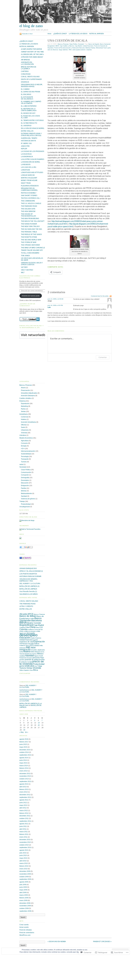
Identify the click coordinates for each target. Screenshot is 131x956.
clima (37, 627)
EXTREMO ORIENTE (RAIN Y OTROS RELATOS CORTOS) (31, 134)
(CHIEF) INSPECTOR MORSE (31, 49)
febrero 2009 (23, 898)
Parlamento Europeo (25, 658)
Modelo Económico (26, 438)
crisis (21, 631)
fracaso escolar (28, 644)
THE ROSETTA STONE (29, 237)
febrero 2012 (23, 813)
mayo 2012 (23, 805)
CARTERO (25, 71)
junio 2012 (23, 802)
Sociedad (81, 44)
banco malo (29, 619)
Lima (21, 652)
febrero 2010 (23, 866)
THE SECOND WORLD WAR (31, 240)
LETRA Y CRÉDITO (26, 606)
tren (36, 666)
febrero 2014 (23, 768)
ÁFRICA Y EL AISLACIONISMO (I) (31, 571)
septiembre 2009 (25, 879)
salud (21, 464)
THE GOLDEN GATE (28, 209)
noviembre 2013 (25, 776)
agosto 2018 (23, 739)
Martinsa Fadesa (90, 47)
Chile (27, 627)
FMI (20, 643)
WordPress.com (24, 935)
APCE (30, 614)
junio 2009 (23, 887)
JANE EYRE (25, 146)
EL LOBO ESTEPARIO (28, 106)
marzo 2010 (23, 863)
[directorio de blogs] (26, 520)
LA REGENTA (25, 164)
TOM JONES (25, 256)
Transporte (25, 459)
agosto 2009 (23, 882)
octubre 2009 (24, 877)
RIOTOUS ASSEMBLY (28, 193)
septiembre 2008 (25, 911)
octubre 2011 (24, 818)
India (41, 645)
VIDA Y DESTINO (27, 270)
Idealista (36, 645)
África (35, 670)
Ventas (23, 411)
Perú (42, 658)
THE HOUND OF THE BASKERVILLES (28, 215)
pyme (109, 47)
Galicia (36, 644)
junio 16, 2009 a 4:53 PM (55, 305)
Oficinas (24, 425)
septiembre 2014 (25, 755)
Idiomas (23, 491)
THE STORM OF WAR (28, 242)
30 (24, 730)
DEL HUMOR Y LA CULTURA (29, 583)
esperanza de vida (26, 642)
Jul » (26, 732)
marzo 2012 (23, 810)
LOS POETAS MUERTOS (28, 574)
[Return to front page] (65, 22)
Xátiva (21, 670)
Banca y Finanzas (63, 44)
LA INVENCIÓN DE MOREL (30, 162)
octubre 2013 (24, 779)
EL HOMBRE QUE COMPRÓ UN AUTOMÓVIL (31, 102)
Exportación (25, 403)
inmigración (24, 649)
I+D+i (23, 448)
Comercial (24, 417)
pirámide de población (33, 660)
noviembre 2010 (25, 842)
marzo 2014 (23, 766)
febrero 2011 (23, 834)
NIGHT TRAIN (26, 183)
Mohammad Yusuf (101, 47)
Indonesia (22, 648)
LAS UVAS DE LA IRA (28, 167)
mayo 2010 (23, 858)
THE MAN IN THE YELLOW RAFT (32, 221)
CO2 (41, 627)
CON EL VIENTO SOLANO (30, 77)
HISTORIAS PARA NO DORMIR (30, 576)
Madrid (26, 651)
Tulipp (39, 666)
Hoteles (23, 419)
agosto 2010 (23, 850)
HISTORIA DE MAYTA (28, 141)
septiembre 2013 (25, 781)
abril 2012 (22, 808)
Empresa (22, 401)
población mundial (26, 662)
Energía (23, 446)
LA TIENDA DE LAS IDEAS (78, 34)
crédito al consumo (30, 631)
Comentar (103, 357)
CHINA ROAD (26, 74)
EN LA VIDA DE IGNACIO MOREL (32, 128)
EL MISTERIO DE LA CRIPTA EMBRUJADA (28, 110)
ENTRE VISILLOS (27, 131)
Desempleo (25, 480)
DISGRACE (25, 82)
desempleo (28, 635)
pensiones (36, 658)
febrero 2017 (23, 742)
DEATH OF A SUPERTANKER (31, 79)
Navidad (29, 655)
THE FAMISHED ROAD (29, 206)
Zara (31, 670)
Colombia (23, 629)
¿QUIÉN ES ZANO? (60, 34)
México (40, 654)
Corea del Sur (38, 629)
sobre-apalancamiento (79, 49)
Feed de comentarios (26, 932)
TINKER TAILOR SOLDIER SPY (32, 250)
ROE (70, 49)
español (35, 640)
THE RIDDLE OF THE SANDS (31, 234)
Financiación (25, 390)
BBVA (57, 46)
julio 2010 (22, 853)
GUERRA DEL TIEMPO (29, 138)
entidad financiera (88, 46)
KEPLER (24, 149)
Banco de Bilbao (27, 616)
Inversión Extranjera (28, 395)
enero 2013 (23, 792)
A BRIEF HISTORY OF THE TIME (32, 52)
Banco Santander (105, 44)
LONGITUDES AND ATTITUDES (32, 172)
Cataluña (22, 627)
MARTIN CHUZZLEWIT (29, 178)
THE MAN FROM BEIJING (30, 218)
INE (28, 647)
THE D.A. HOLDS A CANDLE (31, 203)
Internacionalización (28, 451)
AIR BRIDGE (25, 60)
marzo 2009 (23, 895)
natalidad (22, 656)
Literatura (22, 435)
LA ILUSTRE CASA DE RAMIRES (32, 159)
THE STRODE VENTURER (30, 245)
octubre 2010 (24, 845)
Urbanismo (25, 430)
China (32, 627)
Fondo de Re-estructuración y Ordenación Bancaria (69, 47)
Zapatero (26, 670)
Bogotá (23, 625)
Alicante (23, 614)
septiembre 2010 (25, 847)
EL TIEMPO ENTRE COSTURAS (32, 120)
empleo (33, 638)
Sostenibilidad (26, 454)
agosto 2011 (23, 824)
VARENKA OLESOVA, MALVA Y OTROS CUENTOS (32, 264)
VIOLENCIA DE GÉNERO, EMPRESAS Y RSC (28, 580)
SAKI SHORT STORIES (29, 195)
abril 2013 (22, 787)
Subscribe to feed (27, 33)
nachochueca (24, 690)
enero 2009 (23, 900)
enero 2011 (23, 837)
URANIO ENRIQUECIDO (28, 568)
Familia (23, 488)
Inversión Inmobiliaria (28, 422)
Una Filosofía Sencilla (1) (28, 591)
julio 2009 (22, 885)
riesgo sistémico (63, 49)
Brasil (30, 624)
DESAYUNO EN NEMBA (57, 941)
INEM (33, 648)
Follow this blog (32, 336)
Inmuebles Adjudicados (29, 393)
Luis (49, 307)
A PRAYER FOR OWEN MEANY (32, 57)
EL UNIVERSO (26, 126)
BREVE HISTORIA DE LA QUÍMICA (28, 68)
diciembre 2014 (24, 750)
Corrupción (25, 475)
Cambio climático (25, 398)
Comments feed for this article (99, 296)
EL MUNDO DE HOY (28, 113)
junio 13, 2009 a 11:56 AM (55, 299)
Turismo (24, 462)
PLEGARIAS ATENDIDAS (30, 186)
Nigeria (36, 656)
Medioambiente (26, 493)
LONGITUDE (25, 170)
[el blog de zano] (25, 558)
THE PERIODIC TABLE (29, 232)
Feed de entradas (25, 930)
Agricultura (25, 441)
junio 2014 (23, 760)
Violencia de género (28, 499)
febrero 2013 (23, 789)
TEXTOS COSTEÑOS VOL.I (30, 198)
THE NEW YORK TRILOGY (30, 226)
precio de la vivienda (31, 662)
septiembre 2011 (25, 821)
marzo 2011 (23, 832)
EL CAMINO (25, 89)
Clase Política (73, 44)
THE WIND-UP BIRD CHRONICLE (33, 248)
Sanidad (24, 496)
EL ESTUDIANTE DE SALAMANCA (27, 98)
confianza (31, 629)
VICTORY (24, 267)
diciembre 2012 (24, 795)
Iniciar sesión (24, 927)
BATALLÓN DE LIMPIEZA (28, 589)
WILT (22, 272)
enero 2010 (23, 869)
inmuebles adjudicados (38, 650)
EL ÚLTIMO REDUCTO (29, 123)
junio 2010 (23, 855)
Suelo (23, 427)
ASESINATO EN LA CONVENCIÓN (27, 63)
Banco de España (94, 44)
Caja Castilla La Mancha (67, 46)
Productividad (26, 504)
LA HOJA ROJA (26, 154)
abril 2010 (22, 861)
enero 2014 (23, 771)
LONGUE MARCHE (28, 175)
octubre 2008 (24, 908)
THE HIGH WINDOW (28, 211)
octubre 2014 (24, 752)
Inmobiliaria (23, 414)
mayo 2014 (23, 763)
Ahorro (23, 388)
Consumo (24, 443)
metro (32, 652)
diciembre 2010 (24, 839)
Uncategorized (24, 507)
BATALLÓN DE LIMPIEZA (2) (29, 586)
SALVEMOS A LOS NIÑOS (28, 594)
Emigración (25, 485)
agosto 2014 (23, 758)
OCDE (41, 656)
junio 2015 (23, 744)
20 (39, 725)
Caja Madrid (78, 46)
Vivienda (24, 433)
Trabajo (22, 501)
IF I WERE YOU (26, 143)
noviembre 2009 (25, 874)
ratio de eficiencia (53, 49)
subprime (89, 49)
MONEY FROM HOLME (29, 180)
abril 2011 (22, 829)
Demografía (25, 478)
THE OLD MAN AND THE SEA (31, 229)
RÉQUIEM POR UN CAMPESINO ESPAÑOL (29, 189)
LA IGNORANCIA (27, 156)
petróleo (21, 659)
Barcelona (36, 620)
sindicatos (29, 666)
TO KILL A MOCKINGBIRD (30, 253)
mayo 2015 (23, 747)
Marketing (24, 406)
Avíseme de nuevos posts (31, 296)
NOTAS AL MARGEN (96, 34)
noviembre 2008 (25, 906)
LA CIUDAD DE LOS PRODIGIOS (32, 151)
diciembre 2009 (24, 871)
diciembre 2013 (24, 773)
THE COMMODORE (28, 201)
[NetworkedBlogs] (39, 337)
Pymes (23, 409)
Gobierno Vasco (24, 645)
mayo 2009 (23, 890)
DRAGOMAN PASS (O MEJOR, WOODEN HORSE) (32, 85)
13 (39, 723)
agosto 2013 (23, 784)
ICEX (32, 645)
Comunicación (26, 472)
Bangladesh (51, 46)
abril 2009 (22, 892)
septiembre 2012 (25, 797)
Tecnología (25, 456)
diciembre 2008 (24, 903)
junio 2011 (23, 826)
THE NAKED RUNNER (29, 224)
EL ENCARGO (26, 94)
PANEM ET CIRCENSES (102, 941)
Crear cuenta (24, 925)
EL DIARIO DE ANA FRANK (30, 92)
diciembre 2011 (24, 816)
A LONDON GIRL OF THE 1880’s (32, 54)
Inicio (49, 34)
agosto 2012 (23, 800)
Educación (24, 483)
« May (21, 732)
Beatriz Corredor (34, 623)
